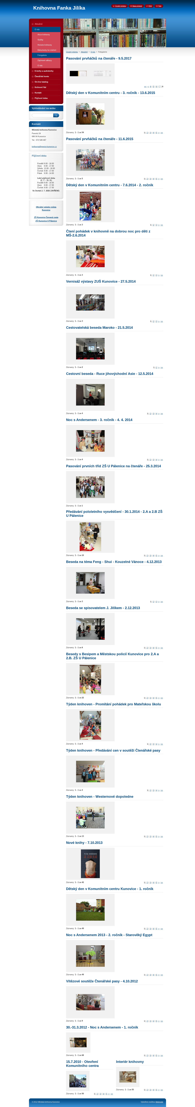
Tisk (159, 6)
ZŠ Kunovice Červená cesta (46, 217)
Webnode (159, 1102)
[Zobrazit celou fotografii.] (78, 73)
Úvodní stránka (72, 52)
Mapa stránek (137, 6)
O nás (93, 52)
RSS (150, 6)
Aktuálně (84, 52)
